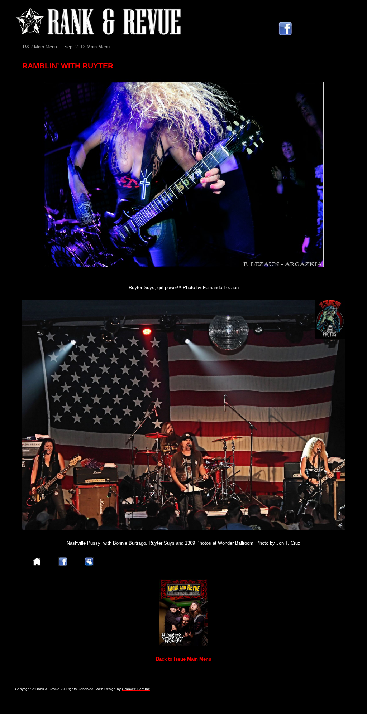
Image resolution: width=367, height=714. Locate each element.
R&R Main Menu (40, 46)
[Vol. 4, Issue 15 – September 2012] (183, 644)
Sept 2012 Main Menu (87, 46)
